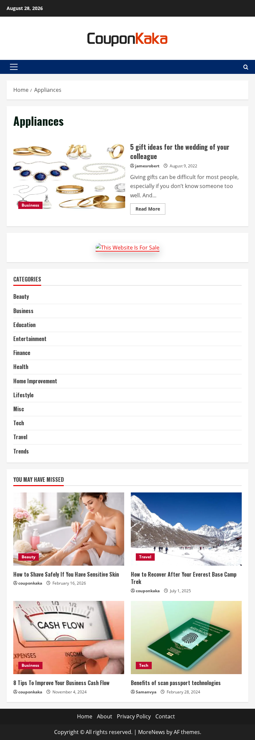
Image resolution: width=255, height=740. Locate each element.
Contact (165, 716)
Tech (18, 423)
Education (24, 325)
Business (30, 205)
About (104, 716)
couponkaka (30, 583)
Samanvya (146, 692)
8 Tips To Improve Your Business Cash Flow (61, 683)
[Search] (245, 67)
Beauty (21, 296)
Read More (150, 210)
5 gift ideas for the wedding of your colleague (69, 177)
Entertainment (29, 339)
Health (20, 367)
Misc (18, 409)
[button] (14, 67)
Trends (21, 451)
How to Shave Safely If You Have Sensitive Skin (66, 574)
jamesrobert (147, 166)
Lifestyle (23, 395)
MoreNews (151, 732)
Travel (20, 437)
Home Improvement (35, 381)
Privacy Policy (134, 716)
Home (84, 716)
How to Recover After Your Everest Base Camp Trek (183, 578)
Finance (21, 353)
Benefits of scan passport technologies (176, 683)
